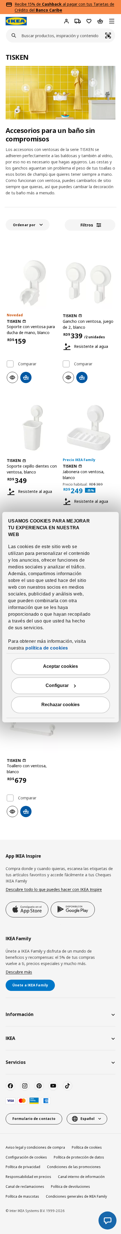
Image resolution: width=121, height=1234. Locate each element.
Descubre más (19, 972)
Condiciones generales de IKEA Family (76, 1196)
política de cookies (46, 648)
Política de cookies (87, 1147)
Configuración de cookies (26, 1157)
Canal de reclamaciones (25, 1186)
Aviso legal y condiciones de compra (35, 1147)
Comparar (27, 363)
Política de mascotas (22, 1196)
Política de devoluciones (70, 1186)
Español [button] (87, 1118)
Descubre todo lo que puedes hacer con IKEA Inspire (54, 889)
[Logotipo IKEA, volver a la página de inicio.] (16, 21)
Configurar (57, 685)
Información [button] (19, 1014)
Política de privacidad (23, 1166)
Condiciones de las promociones (74, 1166)
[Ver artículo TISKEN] (32, 283)
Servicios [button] (16, 1062)
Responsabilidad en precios (28, 1176)
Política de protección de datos (79, 1157)
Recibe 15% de (28, 4)
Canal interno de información (81, 1176)
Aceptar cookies (60, 666)
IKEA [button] (10, 1038)
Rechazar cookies (60, 704)
